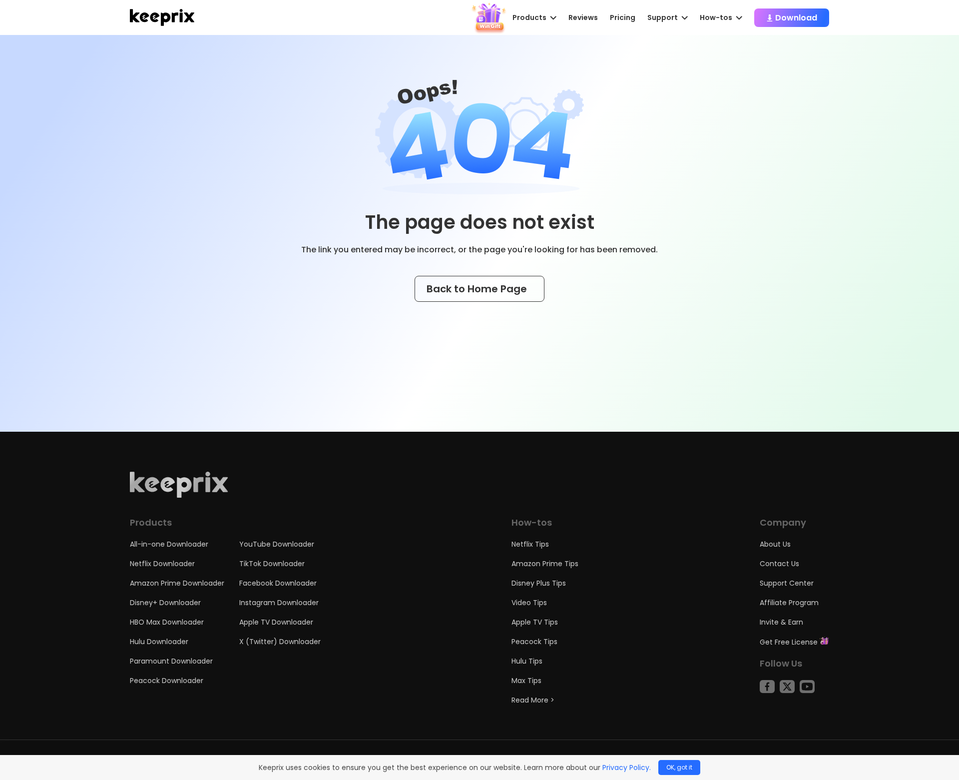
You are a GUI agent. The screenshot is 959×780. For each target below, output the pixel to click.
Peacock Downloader (166, 681)
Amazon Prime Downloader (177, 583)
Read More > (532, 700)
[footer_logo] (179, 495)
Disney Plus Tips (538, 583)
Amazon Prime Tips (544, 564)
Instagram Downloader (279, 603)
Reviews (583, 17)
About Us (775, 544)
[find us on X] (787, 686)
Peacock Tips (534, 642)
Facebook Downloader (278, 583)
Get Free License (790, 642)
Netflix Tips (530, 544)
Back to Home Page (478, 289)
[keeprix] (162, 17)
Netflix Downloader (162, 564)
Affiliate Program (789, 603)
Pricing (622, 17)
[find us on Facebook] (767, 686)
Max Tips (526, 681)
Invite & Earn (781, 622)
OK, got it (679, 767)
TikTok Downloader (272, 564)
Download (795, 17)
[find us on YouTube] (807, 686)
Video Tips (529, 603)
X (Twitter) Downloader (280, 642)
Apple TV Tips (534, 622)
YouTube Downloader (276, 544)
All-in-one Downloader (169, 544)
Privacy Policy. (626, 768)
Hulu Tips (526, 661)
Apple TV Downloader (276, 622)
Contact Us (779, 564)
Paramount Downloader (171, 661)
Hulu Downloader (159, 642)
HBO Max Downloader (167, 622)
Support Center (787, 583)
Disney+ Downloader (165, 603)
